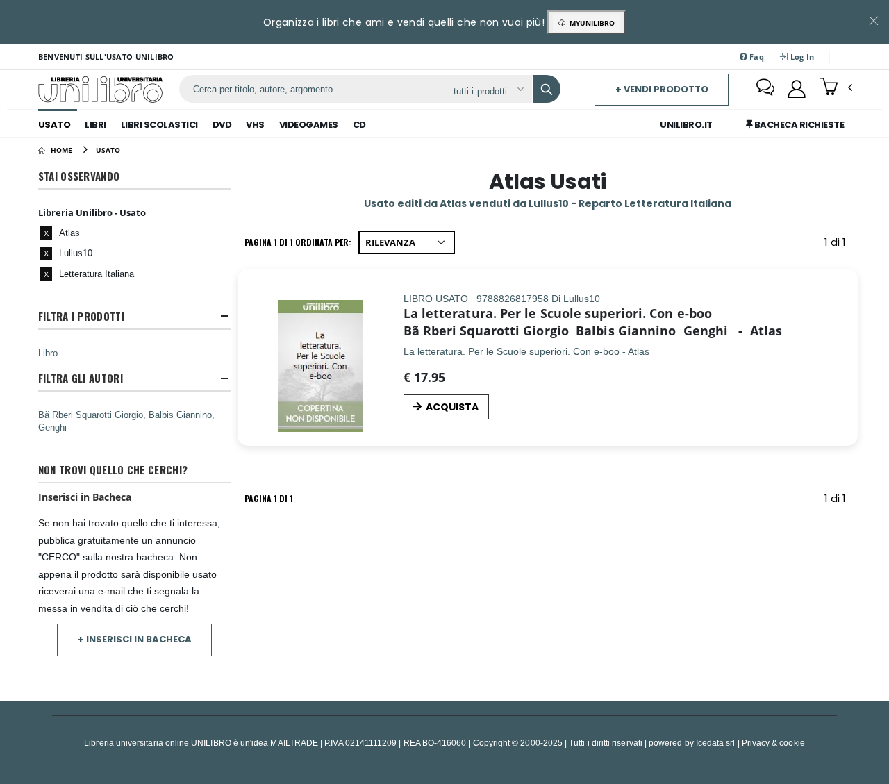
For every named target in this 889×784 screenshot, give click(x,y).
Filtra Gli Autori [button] (80, 378)
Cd (359, 124)
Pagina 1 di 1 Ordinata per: (297, 242)
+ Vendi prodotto (661, 89)
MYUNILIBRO (590, 23)
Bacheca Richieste (798, 124)
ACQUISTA (452, 407)
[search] (546, 89)
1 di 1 (837, 245)
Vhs (255, 124)
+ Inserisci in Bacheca (135, 639)
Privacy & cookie (773, 743)
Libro (48, 353)
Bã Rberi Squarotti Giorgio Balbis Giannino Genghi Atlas (593, 330)
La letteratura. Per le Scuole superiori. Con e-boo (558, 313)
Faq (755, 56)
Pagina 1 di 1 (268, 498)
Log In (801, 56)
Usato (54, 124)
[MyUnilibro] (797, 89)
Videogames (308, 124)
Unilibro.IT (686, 124)
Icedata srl (716, 743)
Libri (95, 124)
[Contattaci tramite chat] (765, 89)
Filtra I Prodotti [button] (81, 316)
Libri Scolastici (159, 124)
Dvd (222, 124)
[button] (836, 88)
